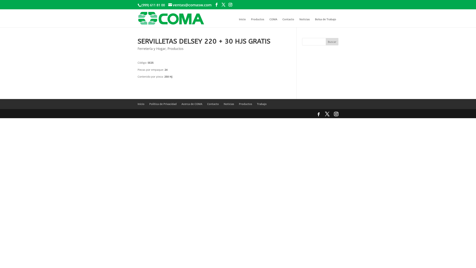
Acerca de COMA (191, 104)
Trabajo (262, 104)
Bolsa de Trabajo (325, 19)
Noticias (304, 19)
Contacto (288, 19)
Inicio (242, 19)
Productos (257, 19)
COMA (273, 19)
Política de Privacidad (163, 104)
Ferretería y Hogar (152, 48)
